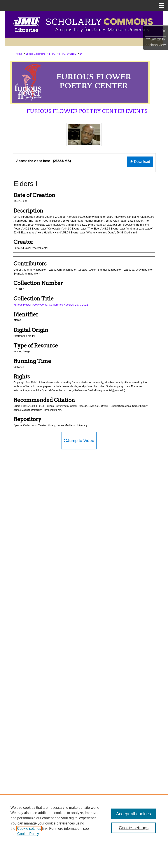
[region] (84, 820)
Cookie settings (29, 828)
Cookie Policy (28, 834)
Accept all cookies (133, 813)
